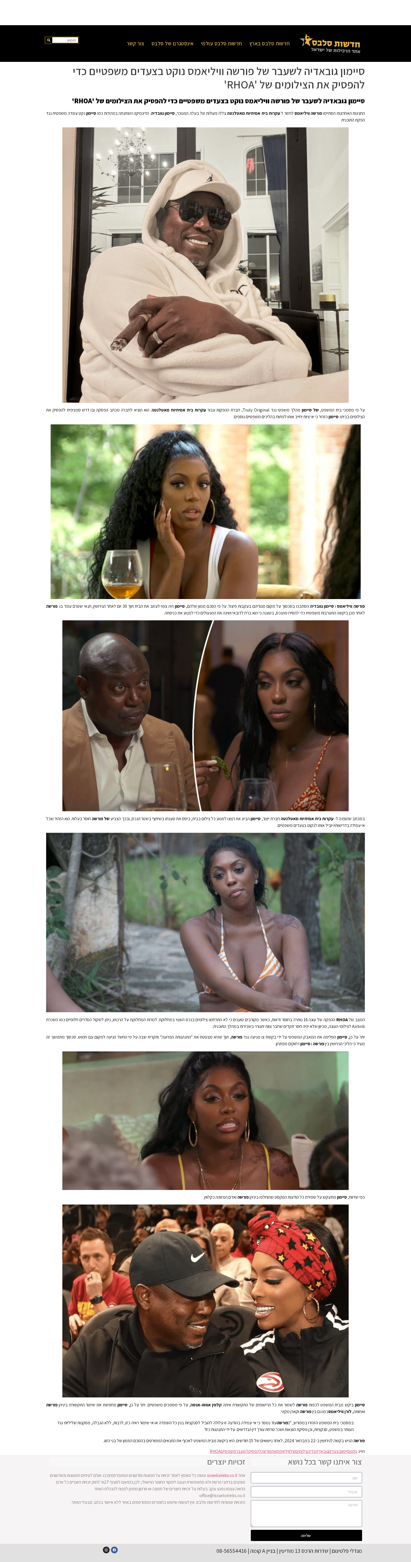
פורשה (266, 1451)
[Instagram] (106, 1550)
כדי (312, 1451)
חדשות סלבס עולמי (221, 43)
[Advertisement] (205, 12)
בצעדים (334, 1451)
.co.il (222, 1475)
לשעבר (242, 1451)
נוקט (353, 1451)
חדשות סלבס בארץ (269, 43)
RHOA (215, 1451)
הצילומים (303, 1451)
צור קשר (135, 43)
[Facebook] (114, 1550)
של (293, 1451)
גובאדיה (321, 1451)
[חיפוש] (49, 40)
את (274, 1451)
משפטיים (228, 1451)
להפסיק (254, 1451)
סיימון (345, 1451)
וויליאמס (283, 1451)
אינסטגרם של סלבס (173, 43)
